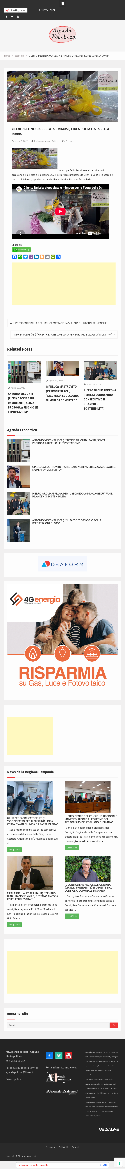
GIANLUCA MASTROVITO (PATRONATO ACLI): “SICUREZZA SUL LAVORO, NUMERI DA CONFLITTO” (74, 468)
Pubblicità (63, 1147)
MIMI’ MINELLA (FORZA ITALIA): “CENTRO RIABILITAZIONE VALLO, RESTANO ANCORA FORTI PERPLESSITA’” (32, 896)
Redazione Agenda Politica (46, 141)
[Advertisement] (63, 283)
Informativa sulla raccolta (33, 1165)
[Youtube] (17, 16)
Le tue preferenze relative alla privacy (75, 1165)
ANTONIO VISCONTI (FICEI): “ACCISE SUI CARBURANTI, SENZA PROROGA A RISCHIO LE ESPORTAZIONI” (23, 403)
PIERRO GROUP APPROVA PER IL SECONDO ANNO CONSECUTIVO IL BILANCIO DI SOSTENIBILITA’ (100, 399)
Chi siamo (50, 1147)
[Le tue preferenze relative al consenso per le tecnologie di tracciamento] (120, 1164)
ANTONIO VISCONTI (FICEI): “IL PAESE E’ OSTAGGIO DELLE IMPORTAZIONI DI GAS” (67, 522)
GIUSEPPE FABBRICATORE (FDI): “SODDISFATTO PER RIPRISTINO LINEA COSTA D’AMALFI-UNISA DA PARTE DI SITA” (32, 821)
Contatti (76, 1147)
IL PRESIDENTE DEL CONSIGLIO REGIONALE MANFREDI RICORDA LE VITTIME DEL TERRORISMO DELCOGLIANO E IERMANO (91, 819)
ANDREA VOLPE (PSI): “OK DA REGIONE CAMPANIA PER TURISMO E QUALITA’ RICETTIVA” (62, 334)
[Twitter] (12, 16)
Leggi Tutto (14, 849)
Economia (70, 141)
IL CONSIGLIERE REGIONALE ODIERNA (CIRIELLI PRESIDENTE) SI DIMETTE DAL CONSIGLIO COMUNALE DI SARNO (88, 887)
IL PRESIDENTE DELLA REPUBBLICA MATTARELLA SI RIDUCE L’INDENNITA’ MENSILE (60, 323)
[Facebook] (6, 16)
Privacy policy (13, 1079)
